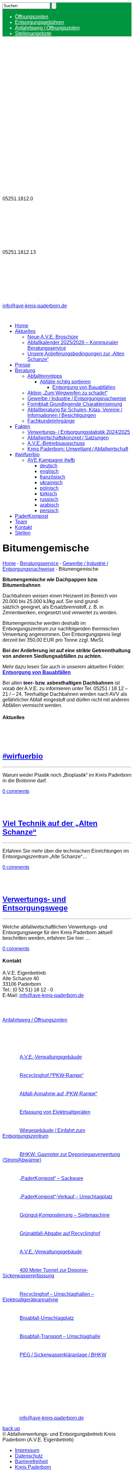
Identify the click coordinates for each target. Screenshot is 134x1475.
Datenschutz (29, 1456)
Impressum (27, 1450)
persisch (49, 510)
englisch (49, 471)
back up (11, 1428)
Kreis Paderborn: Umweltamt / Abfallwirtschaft (77, 449)
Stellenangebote (33, 33)
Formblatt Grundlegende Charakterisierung (74, 404)
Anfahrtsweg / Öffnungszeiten (47, 27)
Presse (23, 365)
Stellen (23, 533)
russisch (49, 499)
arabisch (49, 505)
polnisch (49, 488)
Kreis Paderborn (33, 1467)
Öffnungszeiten (31, 16)
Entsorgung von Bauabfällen (83, 387)
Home (21, 325)
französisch (52, 477)
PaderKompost (31, 516)
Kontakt (23, 527)
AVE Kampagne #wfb (51, 460)
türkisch (48, 493)
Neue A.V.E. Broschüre (52, 336)
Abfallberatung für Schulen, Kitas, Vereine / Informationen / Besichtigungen (74, 412)
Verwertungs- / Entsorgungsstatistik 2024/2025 (78, 432)
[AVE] (49, 97)
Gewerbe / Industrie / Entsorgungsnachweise (76, 398)
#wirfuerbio (27, 454)
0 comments (15, 791)
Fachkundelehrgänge (51, 421)
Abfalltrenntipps (44, 376)
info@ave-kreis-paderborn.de (34, 305)
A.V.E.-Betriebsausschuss (56, 443)
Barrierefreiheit (31, 1461)
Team (21, 521)
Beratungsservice (39, 563)
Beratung (25, 370)
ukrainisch (51, 482)
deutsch (48, 465)
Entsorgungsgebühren (39, 22)
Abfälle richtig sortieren (65, 381)
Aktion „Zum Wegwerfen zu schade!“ (67, 393)
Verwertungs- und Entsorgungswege (35, 903)
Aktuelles (25, 331)
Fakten (22, 426)
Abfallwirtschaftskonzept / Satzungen (68, 437)
